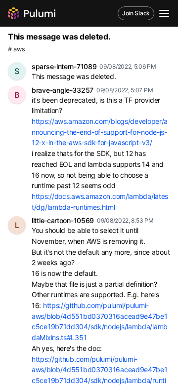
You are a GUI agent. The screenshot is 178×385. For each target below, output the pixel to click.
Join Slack (136, 13)
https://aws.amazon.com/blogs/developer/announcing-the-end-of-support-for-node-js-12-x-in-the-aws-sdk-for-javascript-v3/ (100, 132)
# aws (16, 49)
